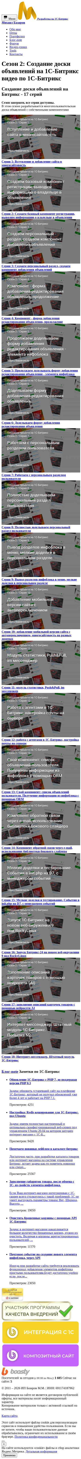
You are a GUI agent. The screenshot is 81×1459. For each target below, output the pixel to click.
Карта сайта (9, 1415)
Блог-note (10, 1071)
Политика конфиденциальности (36, 1436)
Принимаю (9, 1455)
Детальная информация (41, 1451)
